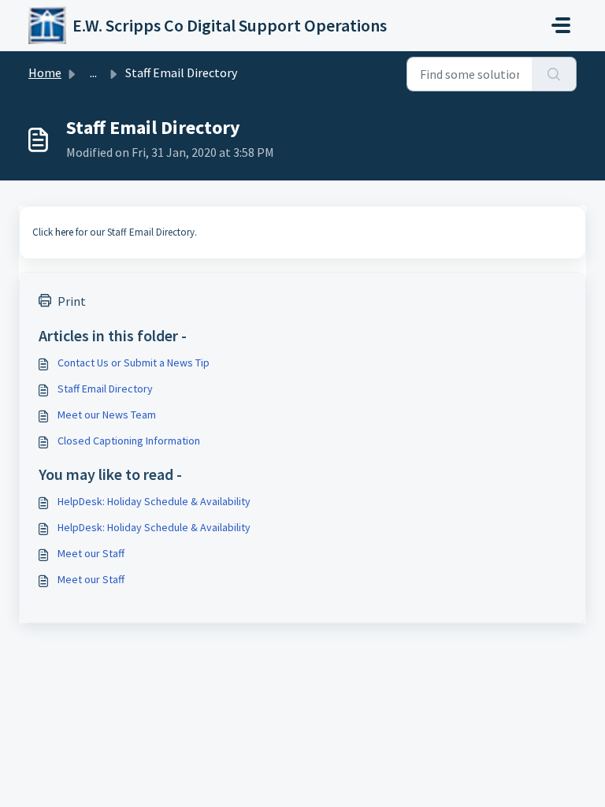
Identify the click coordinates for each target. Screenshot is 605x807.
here (64, 232)
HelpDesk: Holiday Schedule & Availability (154, 501)
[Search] (554, 74)
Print (72, 301)
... (93, 72)
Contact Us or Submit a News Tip (134, 362)
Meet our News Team (107, 414)
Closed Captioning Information (129, 440)
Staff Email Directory (105, 388)
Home (44, 72)
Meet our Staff (91, 553)
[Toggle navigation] (561, 25)
